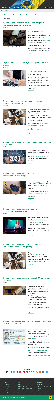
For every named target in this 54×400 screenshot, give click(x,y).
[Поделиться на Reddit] (30, 372)
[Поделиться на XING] (33, 372)
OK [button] (50, 397)
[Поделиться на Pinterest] (24, 372)
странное (46, 50)
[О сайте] (47, 7)
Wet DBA (45, 291)
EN (45, 7)
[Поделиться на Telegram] (46, 372)
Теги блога (6, 10)
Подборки (30, 14)
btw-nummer (31, 336)
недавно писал (31, 258)
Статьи (39, 388)
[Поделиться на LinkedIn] (27, 372)
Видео (21, 7)
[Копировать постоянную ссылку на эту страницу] (7, 372)
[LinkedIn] (50, 384)
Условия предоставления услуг (25, 388)
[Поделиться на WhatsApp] (36, 372)
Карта (16, 14)
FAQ (6, 7)
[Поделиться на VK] (43, 372)
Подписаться (39, 14)
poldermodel (38, 222)
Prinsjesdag (39, 254)
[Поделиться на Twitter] (14, 372)
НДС (33, 338)
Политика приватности (23, 386)
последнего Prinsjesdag (37, 156)
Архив (2, 7)
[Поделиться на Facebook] (10, 372)
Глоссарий (10, 7)
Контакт (19, 384)
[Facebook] (50, 382)
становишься (36, 181)
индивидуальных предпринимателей (37, 350)
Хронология (8, 14)
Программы (16, 7)
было (36, 119)
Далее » (31, 53)
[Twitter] (50, 386)
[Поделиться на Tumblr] (17, 372)
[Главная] (27, 3)
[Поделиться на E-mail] (20, 372)
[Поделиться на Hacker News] (40, 372)
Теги (23, 14)
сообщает (30, 72)
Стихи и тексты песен (43, 386)
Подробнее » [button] (22, 397)
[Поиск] (52, 7)
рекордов (36, 112)
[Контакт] (50, 7)
